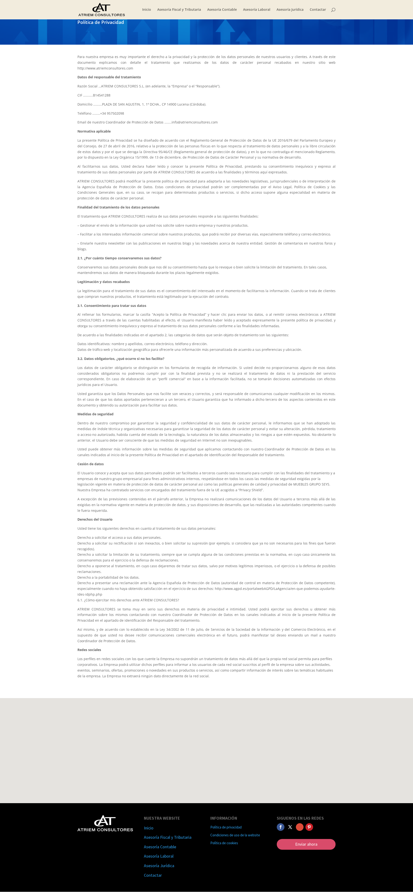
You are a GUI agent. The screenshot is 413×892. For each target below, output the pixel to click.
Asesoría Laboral (256, 10)
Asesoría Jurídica (290, 10)
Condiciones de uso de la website (235, 835)
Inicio (146, 10)
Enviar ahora (306, 844)
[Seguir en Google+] (300, 827)
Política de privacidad (226, 827)
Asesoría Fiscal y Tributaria (179, 10)
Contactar (318, 10)
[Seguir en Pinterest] (309, 827)
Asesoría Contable (222, 10)
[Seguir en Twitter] (290, 827)
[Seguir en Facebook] (280, 827)
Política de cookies (224, 843)
